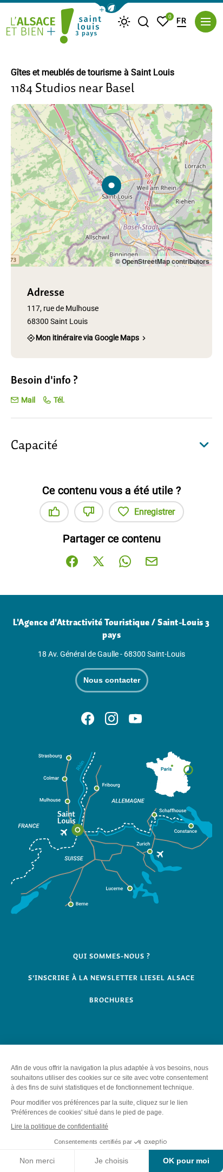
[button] (111, 8)
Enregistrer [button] (154, 512)
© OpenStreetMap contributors (162, 261)
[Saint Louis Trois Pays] (53, 27)
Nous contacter (111, 680)
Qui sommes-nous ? (111, 956)
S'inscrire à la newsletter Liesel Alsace (111, 978)
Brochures (111, 1000)
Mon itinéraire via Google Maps (87, 338)
